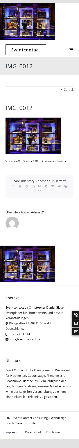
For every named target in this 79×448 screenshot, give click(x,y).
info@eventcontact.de (25, 339)
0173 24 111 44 (19, 334)
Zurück (68, 90)
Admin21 (15, 161)
